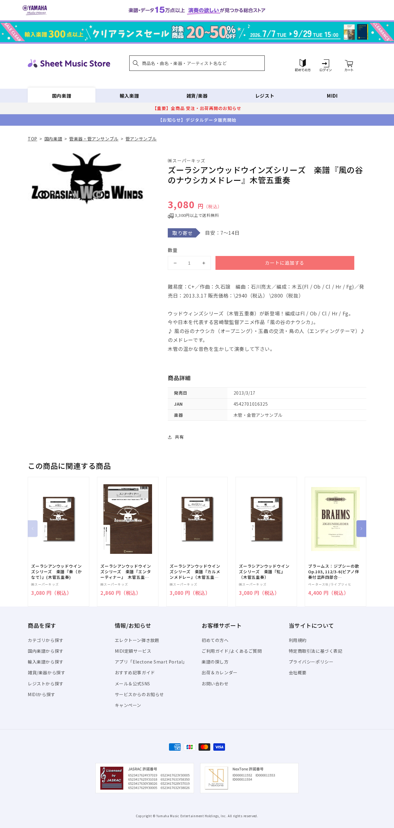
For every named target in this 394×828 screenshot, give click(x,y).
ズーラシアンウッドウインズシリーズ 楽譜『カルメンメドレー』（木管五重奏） (195, 571)
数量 (173, 250)
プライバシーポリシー (311, 662)
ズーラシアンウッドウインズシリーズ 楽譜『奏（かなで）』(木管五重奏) (56, 571)
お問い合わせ (215, 683)
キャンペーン (128, 705)
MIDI (332, 95)
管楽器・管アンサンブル (94, 139)
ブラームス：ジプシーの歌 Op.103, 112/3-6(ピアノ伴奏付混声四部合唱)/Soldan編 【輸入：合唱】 (333, 571)
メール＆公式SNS (132, 683)
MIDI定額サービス (133, 651)
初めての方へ (215, 640)
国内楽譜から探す (46, 651)
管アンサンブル (141, 139)
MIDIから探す (41, 694)
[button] (197, 63)
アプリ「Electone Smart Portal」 (151, 662)
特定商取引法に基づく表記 (316, 651)
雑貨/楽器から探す (46, 672)
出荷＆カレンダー (220, 672)
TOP (32, 139)
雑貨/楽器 (197, 95)
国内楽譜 (61, 95)
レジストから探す (46, 683)
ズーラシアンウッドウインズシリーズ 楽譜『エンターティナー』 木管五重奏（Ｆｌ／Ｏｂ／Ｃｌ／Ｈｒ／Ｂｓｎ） (125, 571)
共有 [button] (179, 437)
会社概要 (298, 672)
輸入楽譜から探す (46, 662)
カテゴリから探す (46, 640)
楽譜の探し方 (215, 662)
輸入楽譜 (129, 95)
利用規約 (298, 640)
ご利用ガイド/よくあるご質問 (232, 651)
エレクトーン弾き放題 (137, 640)
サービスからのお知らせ (139, 694)
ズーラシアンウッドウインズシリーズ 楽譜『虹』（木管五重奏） (264, 571)
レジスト (264, 95)
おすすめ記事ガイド (135, 672)
